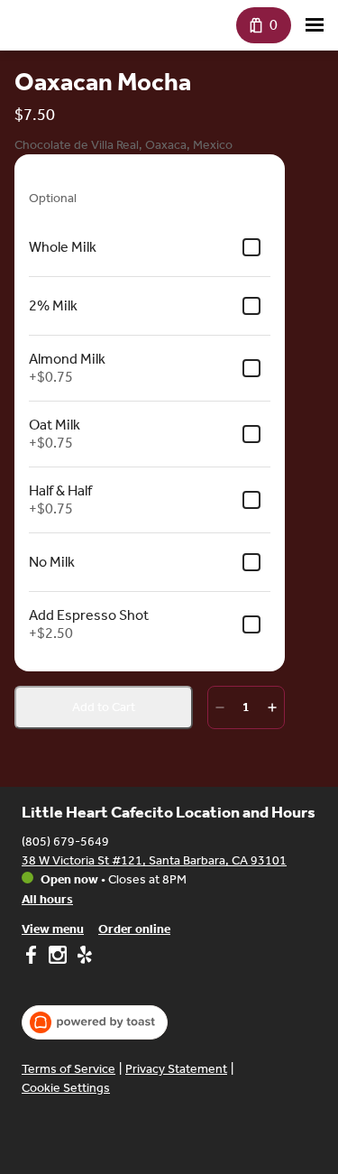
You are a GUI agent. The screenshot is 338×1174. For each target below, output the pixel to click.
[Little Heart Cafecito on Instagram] (57, 957)
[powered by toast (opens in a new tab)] (95, 1022)
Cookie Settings (66, 1087)
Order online (134, 929)
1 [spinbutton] (246, 707)
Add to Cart (103, 707)
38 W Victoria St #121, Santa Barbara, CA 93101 (154, 860)
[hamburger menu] (315, 25)
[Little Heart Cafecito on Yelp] (82, 957)
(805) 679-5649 (65, 841)
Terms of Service (68, 1069)
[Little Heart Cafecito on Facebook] (33, 957)
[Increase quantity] (272, 707)
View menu (53, 929)
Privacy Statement (176, 1069)
